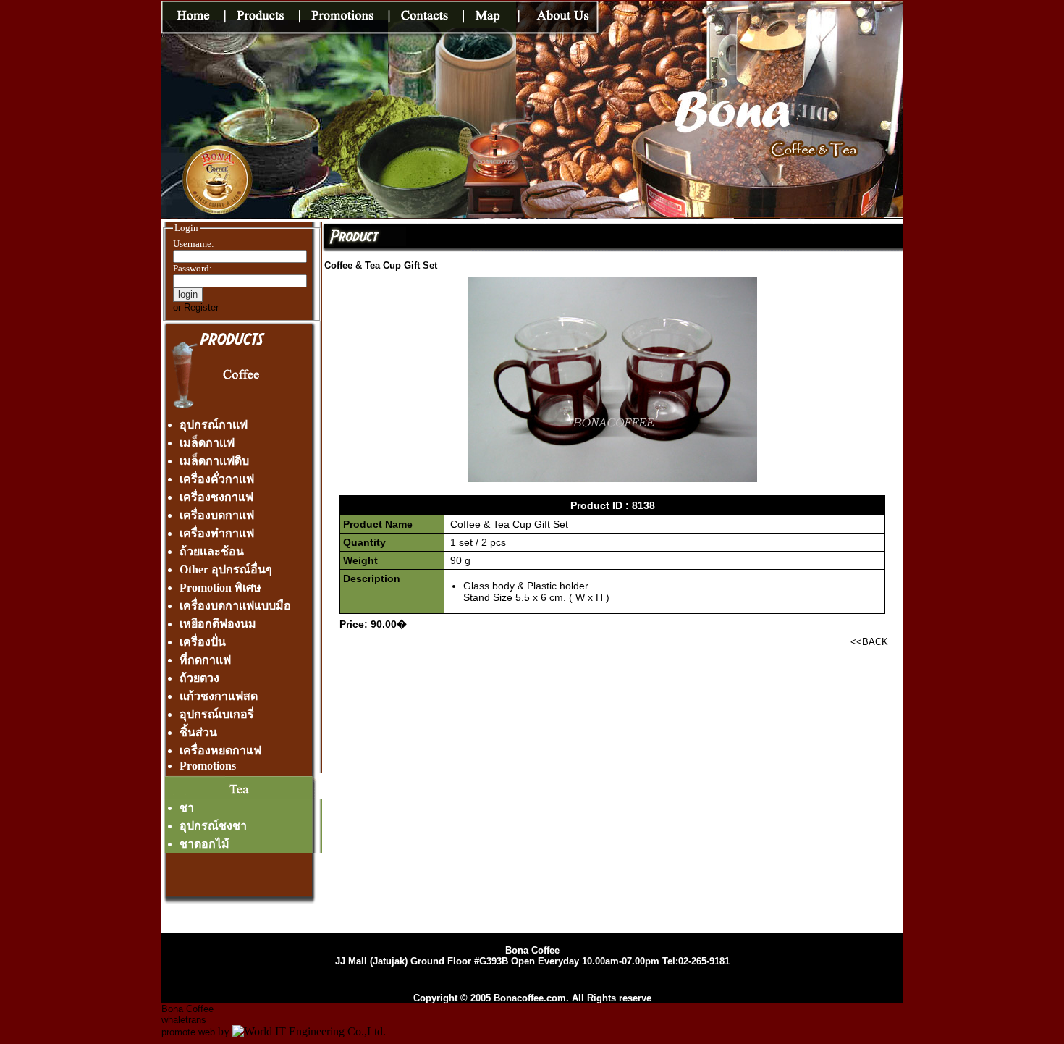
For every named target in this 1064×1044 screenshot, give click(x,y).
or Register (196, 307)
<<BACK (869, 641)
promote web (188, 1032)
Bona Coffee (187, 1008)
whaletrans (183, 1019)
